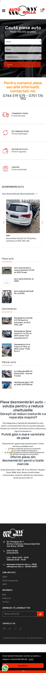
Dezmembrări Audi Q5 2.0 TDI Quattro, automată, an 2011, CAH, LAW (23, 321)
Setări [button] (30, 659)
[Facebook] (4, 628)
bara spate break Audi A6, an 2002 (23, 292)
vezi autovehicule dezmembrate (18, 193)
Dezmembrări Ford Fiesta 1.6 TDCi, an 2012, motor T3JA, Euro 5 (22, 347)
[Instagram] (15, 628)
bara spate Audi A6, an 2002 (24, 280)
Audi (8, 235)
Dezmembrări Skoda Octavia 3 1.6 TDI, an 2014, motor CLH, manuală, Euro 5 (23, 334)
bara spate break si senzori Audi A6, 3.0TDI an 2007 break (24, 270)
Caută (10, 64)
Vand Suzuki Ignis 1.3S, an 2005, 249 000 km (23, 383)
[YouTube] (20, 628)
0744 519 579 (14, 96)
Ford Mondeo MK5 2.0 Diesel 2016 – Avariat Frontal (23, 373)
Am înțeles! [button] (23, 666)
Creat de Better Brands (34, 638)
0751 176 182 (31, 97)
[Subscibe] (40, 613)
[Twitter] (10, 628)
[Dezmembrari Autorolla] (23, 11)
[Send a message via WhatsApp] (5, 668)
